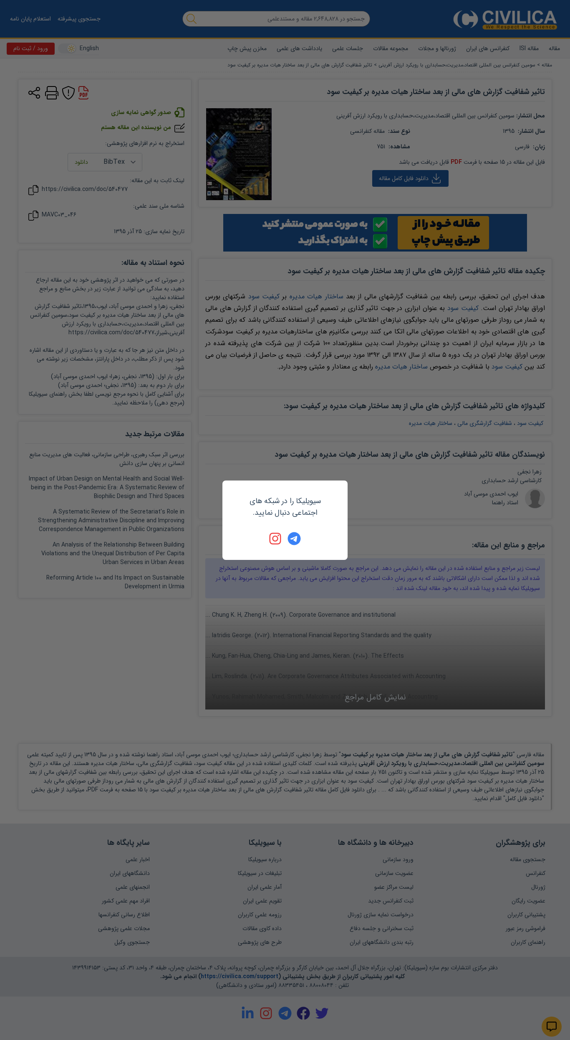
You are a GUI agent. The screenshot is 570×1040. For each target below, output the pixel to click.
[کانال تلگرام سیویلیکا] (294, 538)
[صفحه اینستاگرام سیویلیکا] (275, 538)
